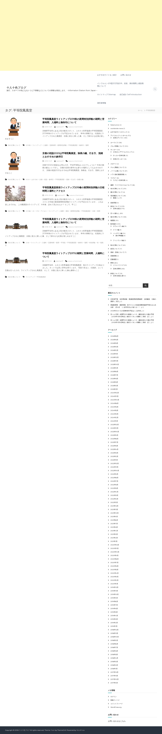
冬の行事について (14, 179)
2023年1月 (114, 460)
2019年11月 (114, 591)
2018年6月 (114, 651)
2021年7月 (114, 524)
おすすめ (35, 179)
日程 (93, 211)
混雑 (67, 179)
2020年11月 (114, 548)
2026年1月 (114, 354)
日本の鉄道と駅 (118, 276)
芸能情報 (113, 256)
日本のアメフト (118, 138)
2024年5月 (114, 410)
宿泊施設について (116, 196)
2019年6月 (114, 608)
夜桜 (67, 211)
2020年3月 (114, 577)
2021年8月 (114, 520)
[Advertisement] (76, 17)
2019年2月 (114, 623)
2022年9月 (114, 474)
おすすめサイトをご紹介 (107, 75)
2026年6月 (114, 340)
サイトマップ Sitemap (106, 94)
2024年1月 (114, 421)
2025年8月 (114, 371)
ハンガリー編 (117, 233)
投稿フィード (115, 700)
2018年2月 (114, 665)
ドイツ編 (116, 230)
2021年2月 (114, 538)
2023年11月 (114, 428)
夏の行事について (116, 192)
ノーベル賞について (117, 171)
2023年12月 (114, 424)
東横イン (116, 198)
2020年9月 (114, 555)
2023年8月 (114, 439)
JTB (37, 211)
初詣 (45, 179)
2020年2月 (114, 580)
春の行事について (14, 211)
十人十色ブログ (16, 87)
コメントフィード (116, 704)
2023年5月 (114, 446)
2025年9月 (114, 368)
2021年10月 (114, 513)
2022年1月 (114, 502)
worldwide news (116, 128)
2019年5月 (114, 612)
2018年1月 (114, 669)
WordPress (80, 730)
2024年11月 (114, 396)
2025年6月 (114, 379)
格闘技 (112, 220)
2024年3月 (114, 414)
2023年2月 (114, 456)
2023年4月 (114, 449)
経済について (115, 249)
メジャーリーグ (118, 265)
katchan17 (60, 127)
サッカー (113, 150)
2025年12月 (114, 357)
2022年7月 (114, 481)
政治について (115, 206)
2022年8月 (114, 478)
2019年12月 (114, 587)
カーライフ (114, 143)
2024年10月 (114, 400)
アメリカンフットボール (118, 135)
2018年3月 (114, 661)
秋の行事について (14, 145)
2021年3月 (114, 534)
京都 (40, 179)
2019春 (28, 211)
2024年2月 (114, 417)
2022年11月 (114, 467)
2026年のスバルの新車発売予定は (122, 311)
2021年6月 (114, 527)
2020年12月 (114, 545)
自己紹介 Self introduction (131, 94)
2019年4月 (114, 616)
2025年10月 (114, 364)
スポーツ (113, 164)
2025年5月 (114, 382)
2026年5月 (114, 343)
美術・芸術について (117, 252)
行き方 (73, 179)
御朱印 (81, 145)
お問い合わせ (125, 75)
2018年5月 (114, 654)
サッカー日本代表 (119, 155)
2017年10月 (114, 679)
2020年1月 (114, 584)
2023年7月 (114, 442)
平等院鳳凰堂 (72, 145)
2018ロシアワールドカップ (122, 152)
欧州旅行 (113, 224)
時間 (98, 211)
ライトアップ (37, 145)
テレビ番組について (117, 167)
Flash (53, 730)
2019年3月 (114, 619)
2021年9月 (114, 516)
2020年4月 (114, 573)
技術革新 (113, 203)
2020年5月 (114, 570)
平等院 (63, 243)
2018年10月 (114, 637)
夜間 (57, 243)
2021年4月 (114, 531)
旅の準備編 (119, 235)
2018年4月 (114, 658)
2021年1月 (113, 541)
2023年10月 (114, 432)
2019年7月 (114, 605)
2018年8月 (114, 644)
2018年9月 (114, 640)
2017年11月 (114, 676)
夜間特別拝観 (62, 145)
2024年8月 (114, 403)
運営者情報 (101, 103)
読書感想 (113, 259)
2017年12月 (114, 672)
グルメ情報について (117, 146)
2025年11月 (114, 361)
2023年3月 (114, 453)
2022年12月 (114, 463)
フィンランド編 (118, 240)
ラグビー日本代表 (119, 180)
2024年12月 (114, 393)
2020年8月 (114, 559)
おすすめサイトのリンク (118, 132)
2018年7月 (114, 647)
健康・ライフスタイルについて (121, 185)
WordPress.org (116, 707)
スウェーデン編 (118, 226)
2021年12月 (114, 506)
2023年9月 (114, 435)
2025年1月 (114, 389)
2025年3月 (114, 386)
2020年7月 (114, 562)
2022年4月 (114, 492)
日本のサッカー (118, 159)
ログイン (113, 696)
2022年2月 (114, 499)
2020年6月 (114, 566)
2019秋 (28, 145)
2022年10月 (114, 470)
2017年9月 (114, 683)
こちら (123, 721)
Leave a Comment (75, 127)
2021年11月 (114, 509)
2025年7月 (114, 375)
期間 (87, 145)
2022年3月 (114, 495)
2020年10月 (114, 552)
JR (33, 211)
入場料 (45, 145)
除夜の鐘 (80, 179)
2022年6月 (114, 485)
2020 (28, 179)
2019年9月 (114, 598)
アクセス (44, 211)
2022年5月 (114, 488)
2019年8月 (114, 601)
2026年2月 (114, 350)
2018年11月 (114, 633)
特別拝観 (92, 243)
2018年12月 (114, 630)
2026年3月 (114, 347)
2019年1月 (113, 626)
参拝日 (51, 179)
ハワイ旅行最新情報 (117, 174)
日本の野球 (117, 269)
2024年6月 (114, 407)
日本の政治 (117, 208)
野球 (112, 263)
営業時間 (53, 145)
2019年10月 (114, 594)
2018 (27, 243)
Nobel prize (114, 125)
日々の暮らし (115, 213)
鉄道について (115, 273)
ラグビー (113, 178)
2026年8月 (114, 336)
